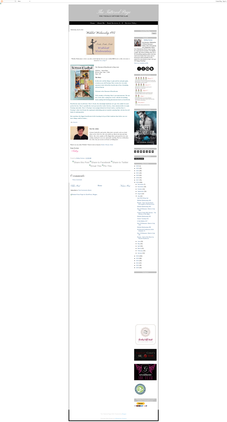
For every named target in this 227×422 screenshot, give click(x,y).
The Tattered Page (114, 12)
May (139, 243)
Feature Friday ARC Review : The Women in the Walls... (146, 213)
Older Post (75, 186)
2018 (137, 177)
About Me (101, 23)
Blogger (124, 414)
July (139, 196)
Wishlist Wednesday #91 (144, 216)
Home (92, 23)
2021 (137, 173)
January (140, 253)
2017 (137, 180)
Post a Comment (77, 179)
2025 (137, 166)
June (139, 241)
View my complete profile (141, 63)
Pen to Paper (102, 60)
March (139, 248)
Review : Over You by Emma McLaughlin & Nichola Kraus (145, 203)
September (141, 191)
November (140, 186)
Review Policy (130, 23)
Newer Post (125, 186)
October (140, 189)
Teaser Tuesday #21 (143, 218)
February (140, 250)
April (139, 246)
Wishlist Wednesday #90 (144, 227)
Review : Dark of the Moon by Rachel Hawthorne (145, 237)
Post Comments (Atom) (84, 190)
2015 (137, 256)
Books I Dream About (107, 145)
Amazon (75, 122)
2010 (137, 267)
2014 (137, 258)
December (140, 184)
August (139, 193)
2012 (137, 263)
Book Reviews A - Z (115, 23)
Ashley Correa (80, 158)
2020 (137, 175)
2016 (137, 182)
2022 (137, 170)
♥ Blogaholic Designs (121, 418)
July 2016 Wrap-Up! (142, 198)
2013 (137, 260)
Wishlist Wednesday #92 (144, 206)
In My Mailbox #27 (142, 221)
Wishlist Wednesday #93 (144, 200)
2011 (137, 265)
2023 (137, 168)
